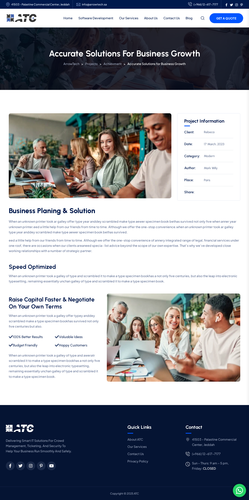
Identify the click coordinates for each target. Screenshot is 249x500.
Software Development (95, 18)
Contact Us (171, 18)
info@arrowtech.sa (94, 4)
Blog (189, 18)
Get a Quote (226, 18)
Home (68, 18)
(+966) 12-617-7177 (206, 4)
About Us (151, 18)
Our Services (128, 18)
